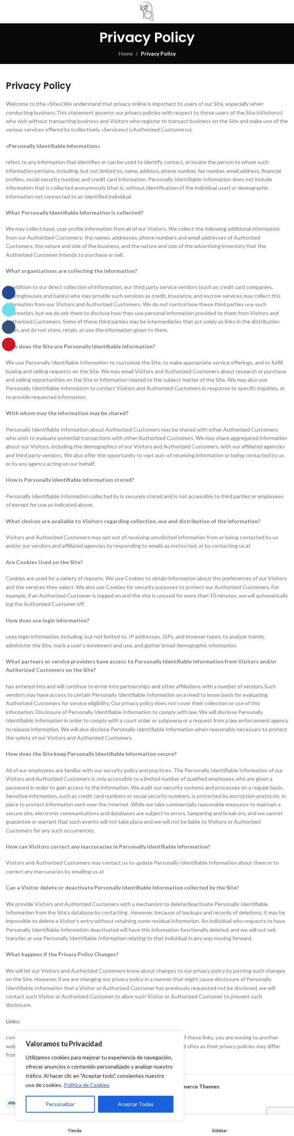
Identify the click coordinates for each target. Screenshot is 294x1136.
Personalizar (60, 1104)
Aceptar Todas (136, 1104)
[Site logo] (147, 11)
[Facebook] (8, 292)
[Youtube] (8, 344)
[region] (99, 1076)
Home (126, 53)
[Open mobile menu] (285, 11)
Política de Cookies (86, 1085)
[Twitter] (8, 310)
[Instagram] (8, 327)
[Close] (175, 1037)
